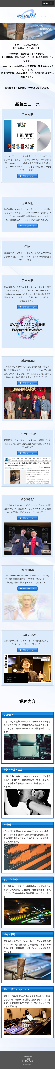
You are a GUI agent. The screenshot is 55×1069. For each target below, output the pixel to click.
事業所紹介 (27, 1057)
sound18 (28, 1065)
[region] (27, 31)
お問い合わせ (29, 1061)
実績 (28, 1059)
